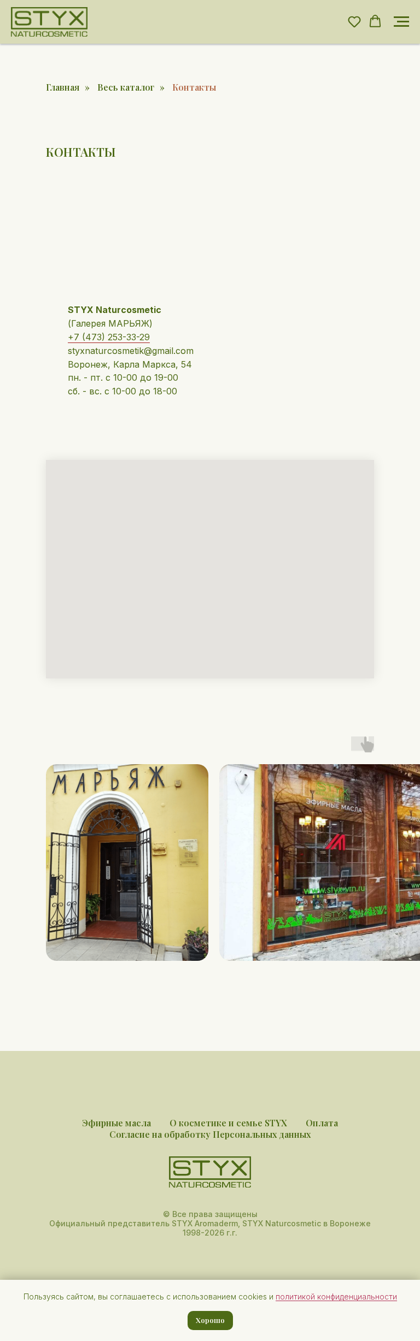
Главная (62, 87)
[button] (354, 21)
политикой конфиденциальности (336, 1296)
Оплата (322, 1123)
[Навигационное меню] (401, 21)
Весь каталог (125, 87)
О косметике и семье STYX (228, 1123)
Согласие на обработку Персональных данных (210, 1134)
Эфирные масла (116, 1123)
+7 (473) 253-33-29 (109, 337)
